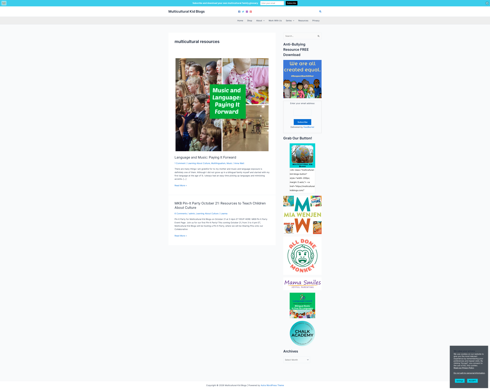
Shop (249, 20)
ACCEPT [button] (472, 381)
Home (240, 20)
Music (229, 163)
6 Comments (181, 213)
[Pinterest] (251, 11)
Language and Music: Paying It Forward (205, 157)
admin (192, 213)
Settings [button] (459, 381)
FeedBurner (308, 127)
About (259, 20)
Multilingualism (218, 163)
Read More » (181, 185)
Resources (303, 20)
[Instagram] (247, 11)
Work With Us (275, 20)
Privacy (316, 20)
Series (289, 20)
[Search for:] (302, 36)
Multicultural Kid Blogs (186, 11)
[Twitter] (243, 11)
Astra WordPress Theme (272, 385)
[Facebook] (239, 11)
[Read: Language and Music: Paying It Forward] (222, 104)
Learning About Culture (199, 163)
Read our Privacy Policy (464, 368)
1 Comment (180, 163)
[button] (320, 11)
